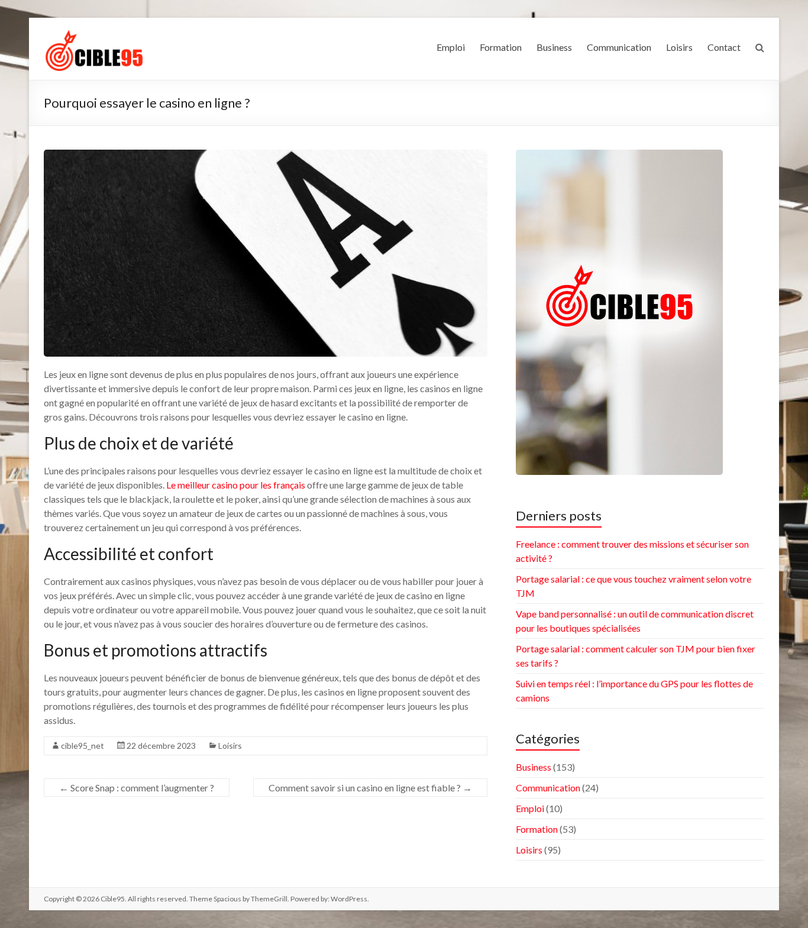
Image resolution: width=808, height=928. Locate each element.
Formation (501, 47)
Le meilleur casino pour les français (235, 484)
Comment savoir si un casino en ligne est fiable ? (370, 787)
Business (554, 47)
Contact (724, 47)
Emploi (451, 47)
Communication (619, 47)
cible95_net (82, 746)
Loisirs (679, 47)
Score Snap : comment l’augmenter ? (136, 787)
